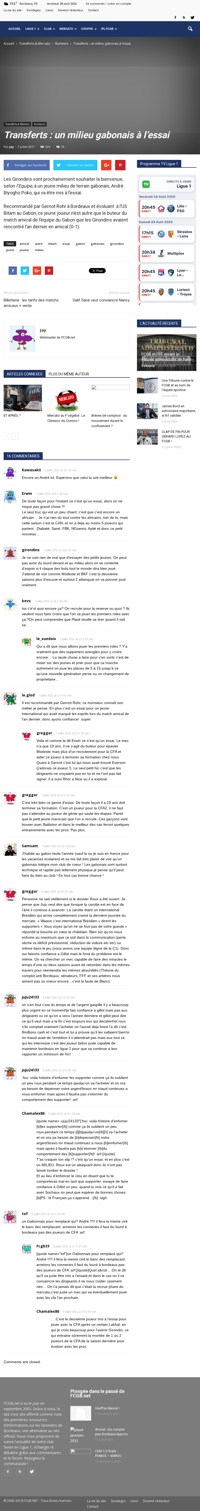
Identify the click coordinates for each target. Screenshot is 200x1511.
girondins (117, 244)
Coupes (87, 29)
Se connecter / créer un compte (108, 3)
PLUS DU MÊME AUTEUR (69, 374)
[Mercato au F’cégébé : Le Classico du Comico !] (66, 398)
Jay (11, 147)
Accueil (15, 29)
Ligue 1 (30, 29)
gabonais (97, 244)
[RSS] (184, 17)
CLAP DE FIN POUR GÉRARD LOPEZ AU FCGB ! (176, 436)
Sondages (34, 10)
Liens (49, 10)
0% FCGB (107, 29)
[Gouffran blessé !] (80, 1413)
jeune (10, 250)
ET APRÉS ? (12, 415)
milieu (39, 250)
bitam (52, 244)
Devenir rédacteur (70, 10)
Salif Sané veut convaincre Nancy (101, 300)
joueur (24, 250)
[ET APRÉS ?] (23, 398)
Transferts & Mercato (17, 124)
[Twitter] (192, 17)
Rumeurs (39, 124)
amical (24, 244)
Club (47, 29)
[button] (190, 29)
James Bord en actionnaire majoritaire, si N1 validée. (179, 410)
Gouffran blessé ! (107, 1408)
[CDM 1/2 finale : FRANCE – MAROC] (80, 1456)
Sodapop (148, 366)
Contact (93, 10)
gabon (80, 244)
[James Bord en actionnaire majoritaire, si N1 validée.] (147, 411)
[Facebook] (175, 17)
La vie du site (13, 10)
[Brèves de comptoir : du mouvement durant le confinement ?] (110, 398)
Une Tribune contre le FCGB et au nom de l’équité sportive (177, 385)
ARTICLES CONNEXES (24, 374)
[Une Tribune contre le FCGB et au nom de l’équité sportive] (147, 385)
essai (66, 244)
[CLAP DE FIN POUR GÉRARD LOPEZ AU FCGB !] (147, 437)
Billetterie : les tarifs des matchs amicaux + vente (31, 303)
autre (39, 244)
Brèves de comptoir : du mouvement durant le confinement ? (109, 421)
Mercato (66, 29)
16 (62, 147)
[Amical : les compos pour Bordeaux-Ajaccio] (80, 1435)
